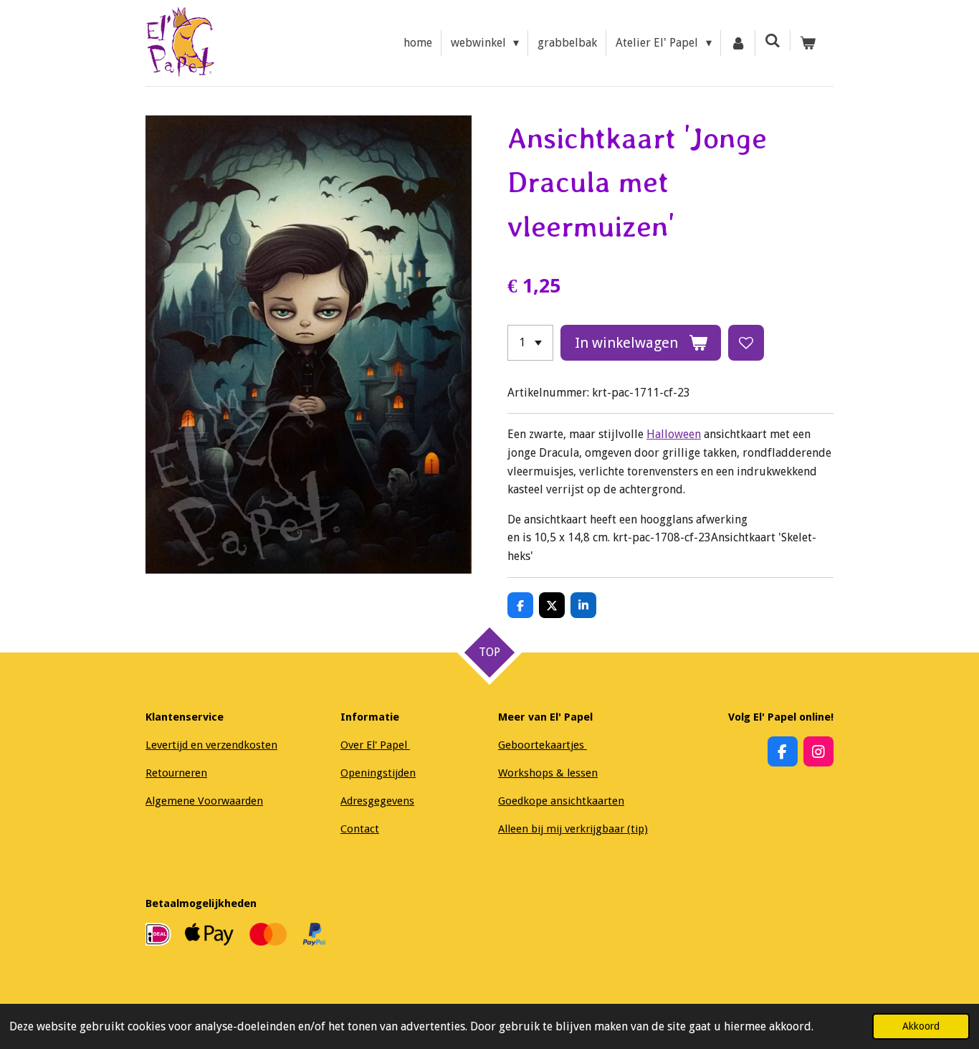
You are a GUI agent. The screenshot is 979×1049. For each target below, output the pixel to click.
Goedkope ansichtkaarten (561, 800)
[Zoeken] (772, 40)
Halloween (673, 434)
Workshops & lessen (548, 772)
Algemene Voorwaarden (204, 800)
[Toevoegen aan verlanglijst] (746, 343)
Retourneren (176, 772)
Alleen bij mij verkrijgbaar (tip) (573, 828)
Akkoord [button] (921, 1026)
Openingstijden (378, 772)
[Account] (738, 43)
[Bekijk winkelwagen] (808, 43)
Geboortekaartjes (542, 745)
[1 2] (530, 343)
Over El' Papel (375, 745)
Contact (359, 828)
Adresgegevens (377, 800)
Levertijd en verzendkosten (211, 745)
